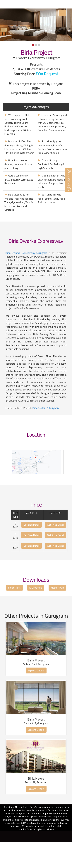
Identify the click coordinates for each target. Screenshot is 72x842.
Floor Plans (14, 587)
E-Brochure (35, 587)
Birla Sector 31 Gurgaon (45, 408)
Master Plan (57, 587)
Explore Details (36, 670)
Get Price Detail (55, 525)
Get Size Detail (31, 525)
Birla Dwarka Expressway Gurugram (26, 253)
